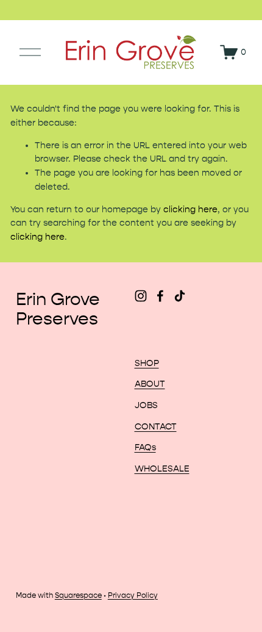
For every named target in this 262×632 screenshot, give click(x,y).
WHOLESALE (162, 469)
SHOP (147, 363)
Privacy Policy (133, 595)
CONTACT (156, 427)
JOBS (146, 405)
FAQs (145, 447)
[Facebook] (160, 296)
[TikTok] (180, 296)
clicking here (190, 209)
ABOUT (150, 384)
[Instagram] (141, 296)
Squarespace (78, 595)
